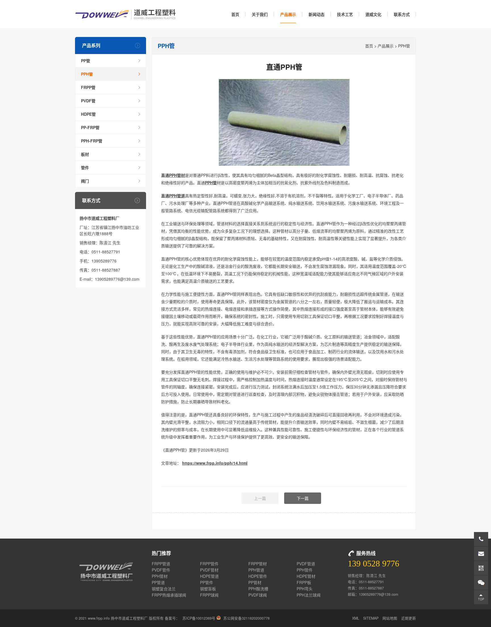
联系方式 (402, 14)
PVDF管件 (161, 570)
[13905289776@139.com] (481, 554)
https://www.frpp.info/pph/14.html (214, 463)
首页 (235, 14)
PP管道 (158, 582)
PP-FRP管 (90, 127)
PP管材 (254, 582)
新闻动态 (316, 14)
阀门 (85, 181)
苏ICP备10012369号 (198, 618)
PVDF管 (88, 101)
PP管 (85, 60)
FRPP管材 (257, 563)
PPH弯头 (305, 588)
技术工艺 (345, 14)
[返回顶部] (481, 597)
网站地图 (389, 618)
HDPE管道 (209, 576)
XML (355, 618)
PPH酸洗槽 (258, 588)
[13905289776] (481, 539)
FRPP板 (304, 582)
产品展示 (288, 14)
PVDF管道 (306, 563)
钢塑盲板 (208, 588)
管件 (85, 167)
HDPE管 (88, 114)
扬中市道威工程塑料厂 (125, 14)
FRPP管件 (209, 563)
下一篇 (303, 498)
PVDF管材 (209, 570)
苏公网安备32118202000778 (246, 618)
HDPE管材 (306, 576)
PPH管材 (177, 175)
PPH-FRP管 (91, 141)
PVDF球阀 (257, 595)
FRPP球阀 (209, 595)
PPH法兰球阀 (309, 595)
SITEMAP (370, 618)
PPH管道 (177, 195)
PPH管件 (305, 570)
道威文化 (373, 14)
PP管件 (206, 582)
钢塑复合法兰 (164, 588)
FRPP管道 (161, 563)
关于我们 (260, 14)
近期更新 (408, 618)
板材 (85, 154)
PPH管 (87, 74)
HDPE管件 (257, 576)
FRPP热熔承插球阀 (169, 595)
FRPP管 (88, 87)
